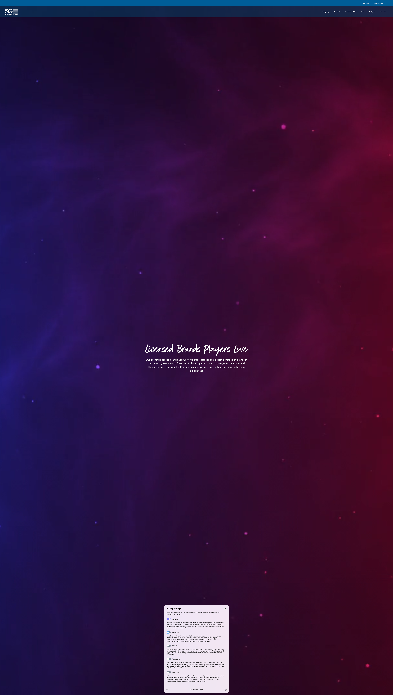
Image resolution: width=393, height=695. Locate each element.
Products (337, 12)
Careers (383, 12)
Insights (372, 12)
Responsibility (350, 12)
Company (325, 12)
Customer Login (379, 3)
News (362, 12)
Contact (366, 3)
